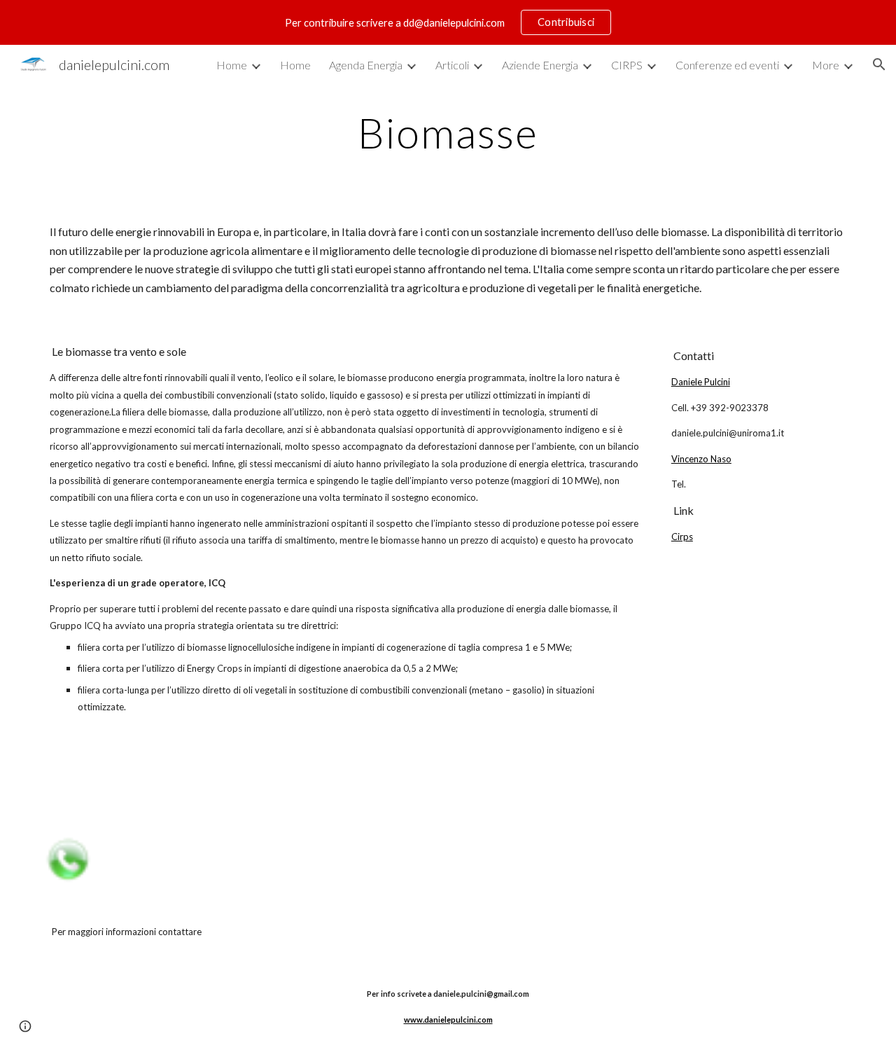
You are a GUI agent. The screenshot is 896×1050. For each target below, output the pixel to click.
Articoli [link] (452, 64)
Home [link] (231, 64)
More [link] (825, 64)
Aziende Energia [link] (540, 64)
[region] (448, 22)
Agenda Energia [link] (365, 64)
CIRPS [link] (627, 64)
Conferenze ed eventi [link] (727, 64)
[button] (879, 64)
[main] (448, 132)
